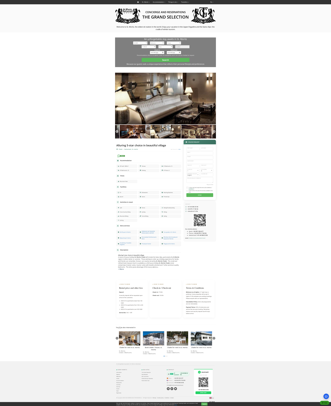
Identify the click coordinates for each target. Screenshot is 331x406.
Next (214, 131)
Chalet (121, 149)
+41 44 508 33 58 (179, 382)
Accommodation (158, 2)
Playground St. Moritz (169, 244)
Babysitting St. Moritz (125, 238)
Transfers (184, 2)
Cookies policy (160, 397)
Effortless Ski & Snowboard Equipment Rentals (170, 238)
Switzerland (128, 149)
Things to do (172, 2)
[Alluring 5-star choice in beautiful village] (165, 98)
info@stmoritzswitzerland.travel (197, 238)
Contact (172, 397)
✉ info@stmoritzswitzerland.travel (175, 385)
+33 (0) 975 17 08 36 (179, 380)
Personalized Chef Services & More (149, 238)
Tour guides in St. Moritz (170, 232)
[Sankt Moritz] (138, 2)
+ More (121, 269)
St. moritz (135, 149)
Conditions (191, 188)
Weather (118, 374)
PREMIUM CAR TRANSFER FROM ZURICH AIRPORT (148, 232)
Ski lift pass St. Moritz (125, 232)
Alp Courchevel (145, 376)
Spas (117, 390)
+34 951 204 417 (178, 378)
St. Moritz (145, 2)
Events (117, 388)
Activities (118, 384)
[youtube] (175, 388)
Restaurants (119, 382)
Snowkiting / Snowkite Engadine (125, 243)
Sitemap (154, 397)
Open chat (203, 392)
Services (118, 386)
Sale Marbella (145, 374)
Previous (117, 131)
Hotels (117, 378)
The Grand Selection (146, 372)
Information (119, 372)
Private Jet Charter (146, 244)
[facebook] (168, 388)
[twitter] (171, 388)
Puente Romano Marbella (147, 378)
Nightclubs (118, 393)
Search (165, 59)
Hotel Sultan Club (145, 380)
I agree (204, 404)
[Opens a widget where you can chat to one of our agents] (324, 403)
